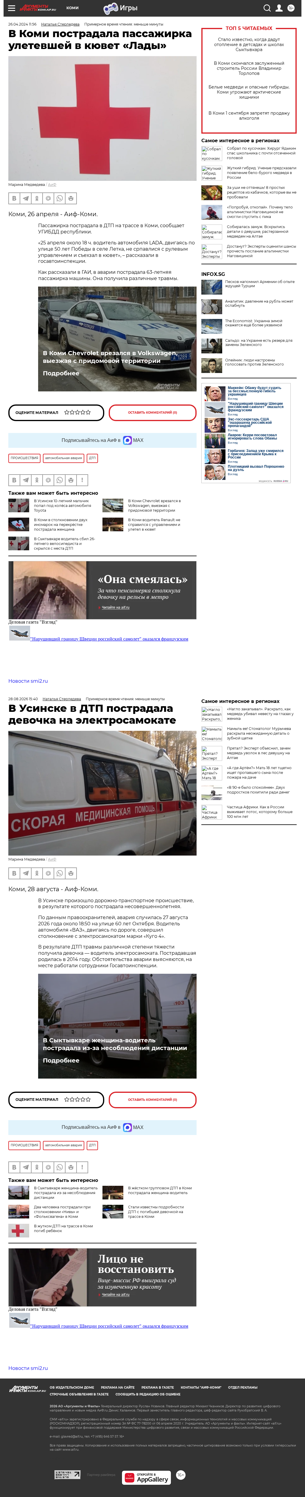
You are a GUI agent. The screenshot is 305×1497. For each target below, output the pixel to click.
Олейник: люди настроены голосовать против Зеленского (254, 362)
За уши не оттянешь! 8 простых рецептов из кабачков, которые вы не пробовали (261, 192)
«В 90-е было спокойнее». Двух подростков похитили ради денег (258, 789)
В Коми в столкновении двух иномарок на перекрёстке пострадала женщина (60, 525)
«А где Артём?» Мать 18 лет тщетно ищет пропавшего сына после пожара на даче (259, 773)
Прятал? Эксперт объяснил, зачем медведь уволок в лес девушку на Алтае (258, 753)
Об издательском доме (72, 1387)
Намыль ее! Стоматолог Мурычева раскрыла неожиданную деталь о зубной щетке (259, 733)
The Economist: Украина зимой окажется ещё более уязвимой (253, 323)
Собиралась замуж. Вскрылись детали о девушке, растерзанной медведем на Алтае (257, 231)
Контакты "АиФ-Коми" (201, 1387)
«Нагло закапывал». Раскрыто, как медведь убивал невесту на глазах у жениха (260, 714)
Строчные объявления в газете (79, 1394)
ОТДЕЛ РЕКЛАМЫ (242, 1387)
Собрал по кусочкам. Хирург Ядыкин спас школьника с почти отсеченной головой (261, 153)
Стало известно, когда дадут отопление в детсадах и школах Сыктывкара (249, 44)
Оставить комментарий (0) (152, 413)
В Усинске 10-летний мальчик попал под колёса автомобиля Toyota (62, 506)
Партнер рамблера (101, 1475)
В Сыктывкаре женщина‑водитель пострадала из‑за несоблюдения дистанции (115, 1044)
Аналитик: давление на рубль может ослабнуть (259, 303)
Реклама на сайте (118, 1387)
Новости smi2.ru (28, 681)
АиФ (52, 184)
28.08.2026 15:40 (23, 699)
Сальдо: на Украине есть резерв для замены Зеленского (258, 343)
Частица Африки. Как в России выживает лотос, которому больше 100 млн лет (259, 812)
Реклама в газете (157, 1387)
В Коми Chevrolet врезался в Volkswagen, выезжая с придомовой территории (110, 357)
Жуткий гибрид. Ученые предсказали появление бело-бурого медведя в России (261, 173)
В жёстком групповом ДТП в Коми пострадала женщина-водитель (160, 1190)
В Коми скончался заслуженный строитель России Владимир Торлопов (249, 68)
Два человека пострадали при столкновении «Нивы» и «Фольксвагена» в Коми (62, 1212)
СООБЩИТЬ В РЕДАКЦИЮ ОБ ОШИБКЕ (148, 1394)
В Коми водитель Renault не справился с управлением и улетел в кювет (154, 525)
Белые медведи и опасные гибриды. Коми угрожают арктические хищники (249, 92)
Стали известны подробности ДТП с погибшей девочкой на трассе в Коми (156, 1212)
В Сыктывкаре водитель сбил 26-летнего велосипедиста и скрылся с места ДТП (64, 544)
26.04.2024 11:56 (22, 24)
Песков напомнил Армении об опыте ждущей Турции (260, 284)
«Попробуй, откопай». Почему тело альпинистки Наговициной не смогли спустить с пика (260, 212)
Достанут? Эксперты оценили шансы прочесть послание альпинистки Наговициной (261, 251)
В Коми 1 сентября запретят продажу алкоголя (249, 116)
